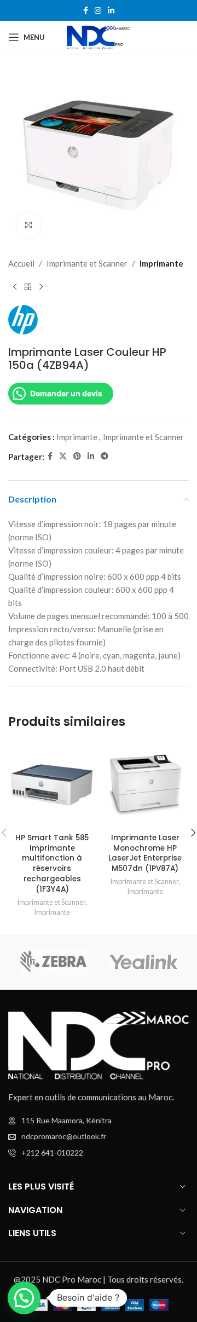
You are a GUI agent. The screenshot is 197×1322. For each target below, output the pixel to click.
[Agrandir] (28, 225)
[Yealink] (144, 962)
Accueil (21, 263)
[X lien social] (63, 456)
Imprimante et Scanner (87, 263)
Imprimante (161, 263)
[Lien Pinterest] (77, 456)
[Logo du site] (98, 36)
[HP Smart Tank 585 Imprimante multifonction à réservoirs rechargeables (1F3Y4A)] (52, 785)
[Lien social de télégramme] (104, 456)
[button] (24, 1297)
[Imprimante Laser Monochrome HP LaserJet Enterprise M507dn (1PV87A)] (145, 785)
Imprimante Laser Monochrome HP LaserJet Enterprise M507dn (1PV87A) (145, 853)
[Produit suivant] (41, 287)
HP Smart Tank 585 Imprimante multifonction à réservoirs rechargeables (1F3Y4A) (52, 863)
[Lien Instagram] (98, 10)
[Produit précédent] (14, 287)
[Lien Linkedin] (111, 10)
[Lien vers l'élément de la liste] (98, 1136)
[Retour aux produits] (27, 287)
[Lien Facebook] (85, 10)
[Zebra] (53, 962)
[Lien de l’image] (98, 1044)
